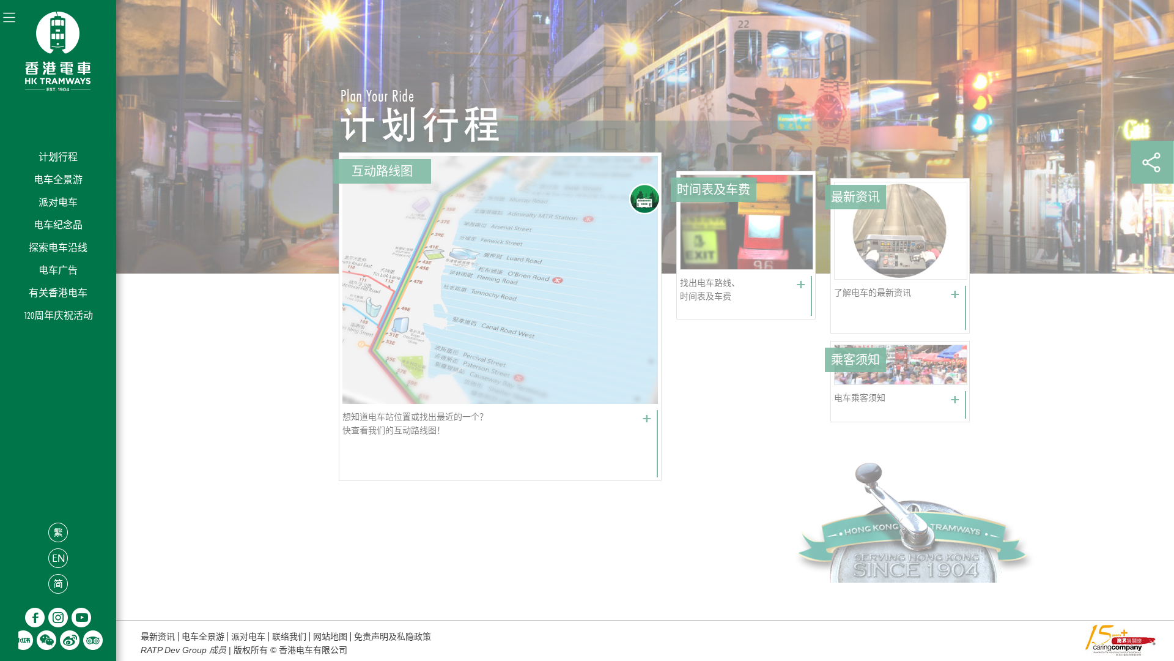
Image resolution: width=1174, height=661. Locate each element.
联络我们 (289, 636)
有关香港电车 (58, 293)
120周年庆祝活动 (58, 315)
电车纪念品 (58, 225)
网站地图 (330, 636)
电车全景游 (58, 179)
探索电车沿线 (58, 247)
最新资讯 (158, 636)
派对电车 (58, 202)
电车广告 (58, 270)
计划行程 (58, 157)
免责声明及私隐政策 (392, 636)
